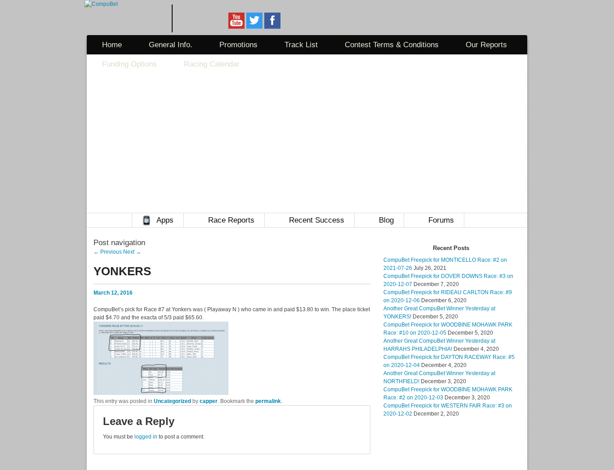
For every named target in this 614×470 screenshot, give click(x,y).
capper (209, 401)
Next (132, 252)
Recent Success (316, 220)
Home (112, 44)
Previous (107, 252)
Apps (165, 220)
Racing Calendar (212, 64)
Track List (301, 44)
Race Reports (231, 220)
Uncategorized (172, 401)
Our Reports (486, 44)
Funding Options (129, 64)
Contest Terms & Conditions (392, 44)
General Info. (170, 44)
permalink (268, 401)
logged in (145, 437)
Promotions (238, 44)
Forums (441, 220)
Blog (386, 220)
